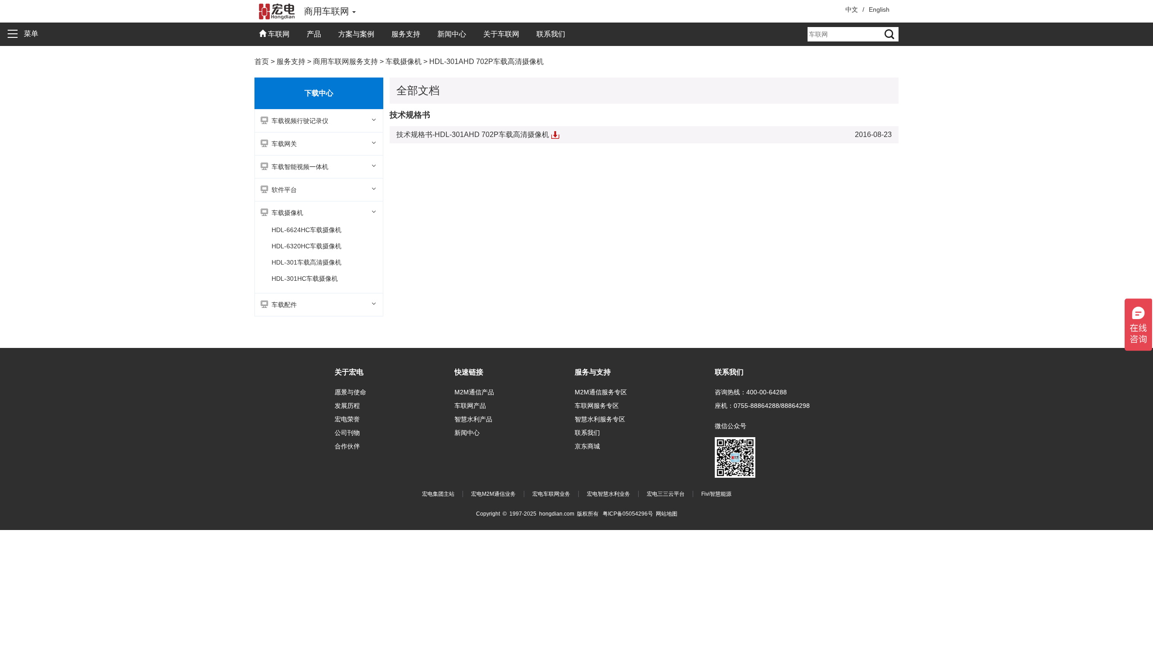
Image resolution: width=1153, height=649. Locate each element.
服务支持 (405, 34)
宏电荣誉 (347, 419)
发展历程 (347, 405)
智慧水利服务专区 (600, 419)
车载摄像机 (287, 212)
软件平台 (284, 189)
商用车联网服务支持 (345, 61)
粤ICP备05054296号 (628, 514)
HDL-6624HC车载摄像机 (306, 229)
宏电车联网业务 (551, 494)
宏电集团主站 (438, 494)
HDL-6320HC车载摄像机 (306, 246)
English (879, 9)
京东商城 (587, 446)
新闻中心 (451, 34)
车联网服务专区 (597, 405)
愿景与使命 (350, 392)
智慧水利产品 (473, 419)
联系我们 (550, 34)
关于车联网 (501, 34)
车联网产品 (470, 405)
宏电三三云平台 (666, 494)
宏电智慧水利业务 (608, 494)
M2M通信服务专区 (601, 392)
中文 (851, 9)
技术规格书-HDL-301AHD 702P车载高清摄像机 (478, 134)
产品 (314, 34)
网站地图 (666, 514)
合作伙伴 (347, 446)
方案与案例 (356, 34)
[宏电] (277, 11)
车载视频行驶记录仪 (300, 120)
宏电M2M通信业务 (493, 494)
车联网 (278, 34)
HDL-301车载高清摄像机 (306, 262)
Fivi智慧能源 (716, 494)
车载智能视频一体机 (300, 166)
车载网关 (284, 143)
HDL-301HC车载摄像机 (305, 278)
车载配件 (284, 304)
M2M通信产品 (474, 392)
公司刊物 (347, 432)
